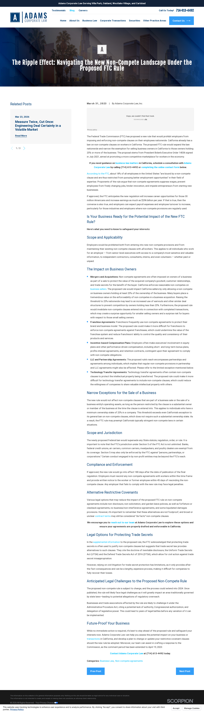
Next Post (184, 671)
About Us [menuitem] (74, 20)
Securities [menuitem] (134, 20)
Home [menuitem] (63, 20)
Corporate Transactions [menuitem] (113, 20)
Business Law (107, 661)
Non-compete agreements (129, 661)
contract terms (103, 516)
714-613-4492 (185, 10)
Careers (83, 10)
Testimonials (59, 10)
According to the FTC (98, 173)
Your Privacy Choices (45, 703)
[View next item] (24, 148)
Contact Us (179, 20)
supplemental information (106, 542)
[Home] (28, 17)
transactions (93, 638)
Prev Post (95, 671)
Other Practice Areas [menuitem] (154, 20)
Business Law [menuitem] (89, 20)
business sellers (98, 289)
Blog (72, 10)
